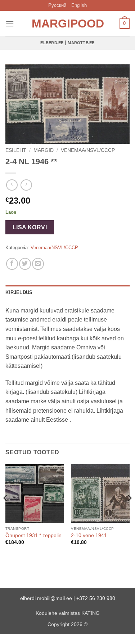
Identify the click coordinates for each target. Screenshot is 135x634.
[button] (9, 24)
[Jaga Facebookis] (12, 264)
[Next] (129, 512)
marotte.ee (81, 43)
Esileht (15, 150)
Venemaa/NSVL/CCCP (88, 150)
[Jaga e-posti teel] (38, 264)
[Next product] (11, 185)
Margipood (68, 23)
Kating (90, 613)
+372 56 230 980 (95, 598)
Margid (43, 150)
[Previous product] (26, 185)
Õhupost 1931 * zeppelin (33, 535)
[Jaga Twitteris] (25, 264)
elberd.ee (51, 43)
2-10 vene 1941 (89, 535)
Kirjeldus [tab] (18, 292)
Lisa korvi (30, 227)
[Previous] (5, 512)
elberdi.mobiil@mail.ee (46, 598)
